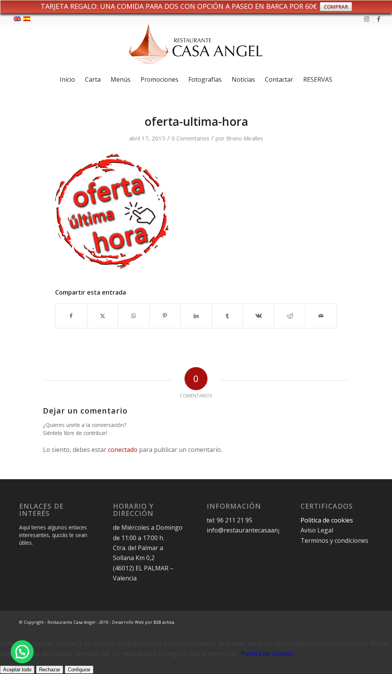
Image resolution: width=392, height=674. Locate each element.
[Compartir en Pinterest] (165, 316)
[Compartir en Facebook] (71, 316)
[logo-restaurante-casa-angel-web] (196, 47)
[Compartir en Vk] (258, 316)
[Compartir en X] (102, 316)
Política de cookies (267, 653)
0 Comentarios (190, 138)
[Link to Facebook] (378, 19)
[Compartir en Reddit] (289, 316)
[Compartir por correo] (320, 316)
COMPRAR (336, 6)
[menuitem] (67, 79)
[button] (22, 651)
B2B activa (164, 622)
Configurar (79, 669)
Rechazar (49, 669)
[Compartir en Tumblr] (227, 316)
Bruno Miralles (244, 138)
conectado (122, 449)
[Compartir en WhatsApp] (133, 316)
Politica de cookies (327, 520)
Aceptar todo (17, 669)
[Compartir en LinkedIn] (196, 316)
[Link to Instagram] (366, 19)
